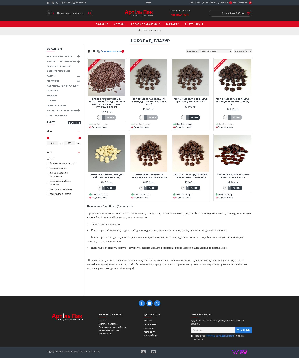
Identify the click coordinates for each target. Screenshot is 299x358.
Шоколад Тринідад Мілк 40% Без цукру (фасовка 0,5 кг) (191, 176)
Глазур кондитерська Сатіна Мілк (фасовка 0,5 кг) (232, 176)
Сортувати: (192, 51)
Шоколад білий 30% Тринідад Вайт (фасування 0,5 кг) (106, 176)
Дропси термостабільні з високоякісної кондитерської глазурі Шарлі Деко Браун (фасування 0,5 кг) (106, 103)
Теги (49, 152)
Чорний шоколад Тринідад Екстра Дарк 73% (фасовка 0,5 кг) (233, 101)
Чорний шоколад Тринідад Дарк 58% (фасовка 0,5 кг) (190, 100)
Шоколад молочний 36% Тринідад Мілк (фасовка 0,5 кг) (148, 176)
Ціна (49, 131)
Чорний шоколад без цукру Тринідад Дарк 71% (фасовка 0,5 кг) (149, 101)
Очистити (75, 123)
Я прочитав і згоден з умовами (219, 337)
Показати (239, 51)
